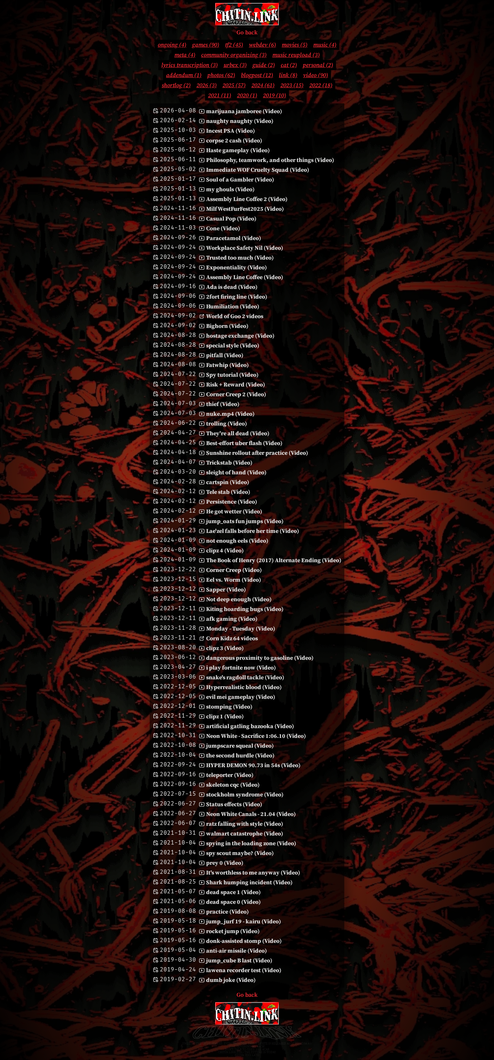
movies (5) (294, 44)
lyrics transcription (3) (189, 65)
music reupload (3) (296, 55)
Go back (247, 32)
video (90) (315, 75)
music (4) (324, 44)
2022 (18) (320, 85)
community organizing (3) (234, 55)
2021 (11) (219, 95)
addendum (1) (183, 75)
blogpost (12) (257, 75)
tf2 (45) (234, 44)
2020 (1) (247, 95)
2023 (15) (291, 85)
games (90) (205, 44)
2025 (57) (234, 85)
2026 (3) (206, 85)
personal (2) (318, 65)
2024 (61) (262, 85)
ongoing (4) (172, 44)
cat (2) (289, 65)
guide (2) (263, 65)
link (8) (288, 75)
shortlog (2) (176, 85)
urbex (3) (235, 65)
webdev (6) (262, 44)
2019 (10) (274, 95)
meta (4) (184, 55)
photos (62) (221, 75)
